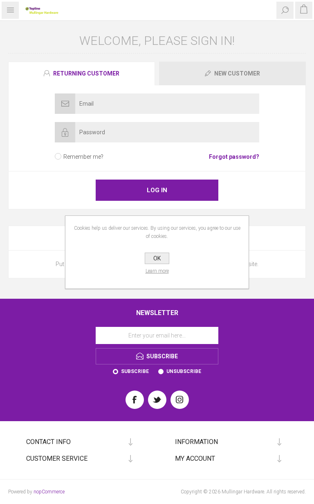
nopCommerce (49, 492)
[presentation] (81, 73)
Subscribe (135, 371)
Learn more (157, 271)
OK (157, 258)
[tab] (82, 73)
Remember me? (83, 156)
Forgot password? (234, 156)
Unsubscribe (183, 371)
